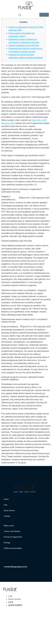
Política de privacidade (13, 548)
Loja (5, 505)
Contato (7, 516)
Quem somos (14, 599)
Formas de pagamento (13, 537)
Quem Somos (9, 510)
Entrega (7, 543)
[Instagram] (7, 559)
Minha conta (9, 526)
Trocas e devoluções (12, 531)
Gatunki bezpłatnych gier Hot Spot (23, 45)
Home (6, 499)
